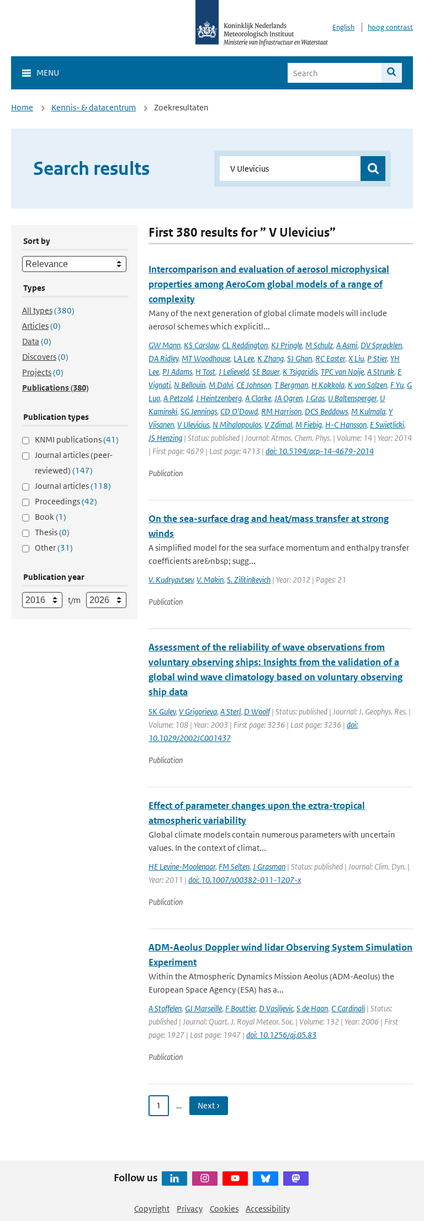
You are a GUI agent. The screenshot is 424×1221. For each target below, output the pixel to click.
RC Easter (330, 358)
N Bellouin (189, 385)
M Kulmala (368, 411)
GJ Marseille (203, 1008)
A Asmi (346, 345)
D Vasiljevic (276, 1008)
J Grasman (269, 866)
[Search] (391, 73)
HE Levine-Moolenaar (182, 866)
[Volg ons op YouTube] (235, 1178)
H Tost (205, 371)
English (343, 27)
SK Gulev (162, 711)
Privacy (190, 1208)
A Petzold (178, 398)
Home (22, 107)
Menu (47, 72)
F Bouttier (240, 1008)
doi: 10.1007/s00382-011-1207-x (244, 880)
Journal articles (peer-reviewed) (74, 463)
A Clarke (258, 398)
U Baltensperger (352, 398)
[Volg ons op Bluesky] (265, 1178)
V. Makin (210, 579)
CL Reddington (245, 345)
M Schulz (319, 345)
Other (54, 547)
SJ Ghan (299, 358)
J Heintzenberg (219, 398)
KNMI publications (77, 439)
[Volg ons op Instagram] (205, 1178)
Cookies (224, 1208)
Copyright (151, 1208)
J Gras (315, 398)
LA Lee (244, 358)
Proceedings (66, 501)
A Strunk (380, 371)
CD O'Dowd (239, 411)
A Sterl (230, 711)
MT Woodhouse (206, 358)
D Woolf (257, 711)
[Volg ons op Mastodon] (296, 1178)
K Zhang (270, 358)
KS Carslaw (201, 345)
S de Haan (312, 1008)
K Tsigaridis (300, 371)
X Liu (356, 358)
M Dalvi (221, 385)
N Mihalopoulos (237, 424)
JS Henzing (165, 438)
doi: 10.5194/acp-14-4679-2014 (320, 451)
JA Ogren (288, 398)
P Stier (377, 358)
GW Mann (165, 345)
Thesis (52, 532)
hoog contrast (390, 27)
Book (50, 516)
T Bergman (291, 385)
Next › (209, 1105)
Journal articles (73, 486)
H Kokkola (327, 385)
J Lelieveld (234, 371)
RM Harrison (281, 411)
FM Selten (234, 866)
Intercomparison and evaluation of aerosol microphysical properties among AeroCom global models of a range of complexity (269, 284)
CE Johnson (253, 385)
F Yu (397, 385)
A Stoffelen (165, 1008)
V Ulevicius (193, 424)
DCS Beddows (326, 411)
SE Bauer (265, 371)
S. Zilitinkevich (249, 579)
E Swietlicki (387, 424)
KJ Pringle (286, 345)
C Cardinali (348, 1008)
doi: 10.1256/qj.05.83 (281, 1035)
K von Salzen (367, 385)
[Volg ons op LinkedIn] (174, 1178)
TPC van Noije (342, 371)
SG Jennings (199, 411)
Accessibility (268, 1208)
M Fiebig (308, 424)
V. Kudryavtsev (171, 579)
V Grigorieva (198, 711)
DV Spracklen (381, 345)
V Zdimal (278, 424)
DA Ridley (163, 358)
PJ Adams (177, 371)
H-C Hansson (346, 424)
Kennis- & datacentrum (93, 107)
